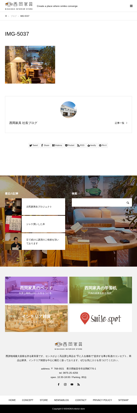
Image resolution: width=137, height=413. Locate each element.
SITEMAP (123, 400)
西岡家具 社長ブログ (23, 123)
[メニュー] (131, 6)
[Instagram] (65, 384)
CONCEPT (27, 400)
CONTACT (81, 400)
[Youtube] (72, 384)
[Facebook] (58, 384)
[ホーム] (6, 16)
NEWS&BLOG (61, 400)
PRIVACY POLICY (102, 400)
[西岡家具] (19, 6)
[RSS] (78, 384)
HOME (12, 400)
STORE (44, 400)
